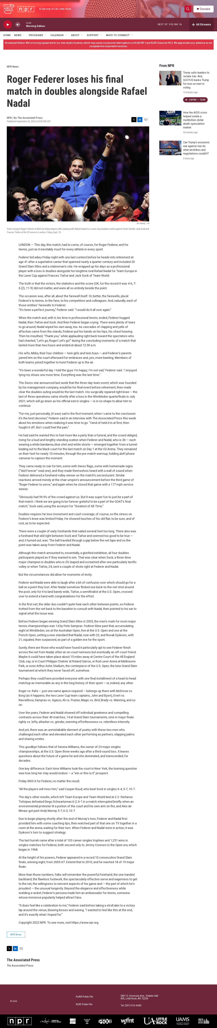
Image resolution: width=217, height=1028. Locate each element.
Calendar (57, 35)
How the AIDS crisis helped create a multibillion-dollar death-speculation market (195, 120)
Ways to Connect (118, 35)
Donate (205, 9)
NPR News (13, 66)
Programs (36, 35)
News (18, 35)
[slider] (23, 24)
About (75, 35)
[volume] (18, 24)
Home (7, 35)
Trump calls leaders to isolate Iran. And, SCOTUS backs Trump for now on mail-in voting (196, 80)
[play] (7, 25)
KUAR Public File (84, 996)
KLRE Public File (84, 1004)
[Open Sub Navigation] (24, 35)
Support (93, 35)
